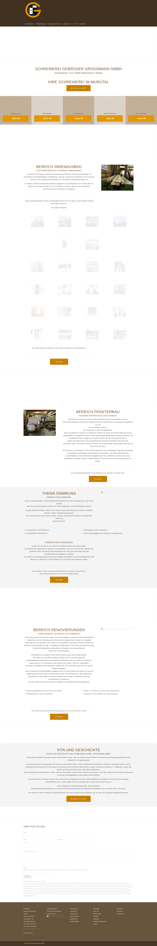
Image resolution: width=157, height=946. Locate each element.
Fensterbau (73, 911)
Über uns (96, 911)
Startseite (96, 919)
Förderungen (97, 913)
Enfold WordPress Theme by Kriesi (53, 943)
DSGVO (26, 867)
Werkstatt (96, 908)
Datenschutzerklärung (29, 895)
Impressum (120, 908)
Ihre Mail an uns (28, 933)
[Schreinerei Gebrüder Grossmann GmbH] (37, 221)
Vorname (26, 839)
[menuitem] (29, 24)
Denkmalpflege (74, 921)
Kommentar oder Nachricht (30, 851)
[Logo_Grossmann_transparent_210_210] (33, 11)
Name (25, 832)
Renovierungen (74, 916)
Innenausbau (74, 908)
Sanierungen (74, 913)
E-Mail (25, 842)
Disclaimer (120, 911)
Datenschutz (120, 913)
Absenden (27, 876)
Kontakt (95, 916)
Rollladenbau (74, 919)
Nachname (60, 839)
